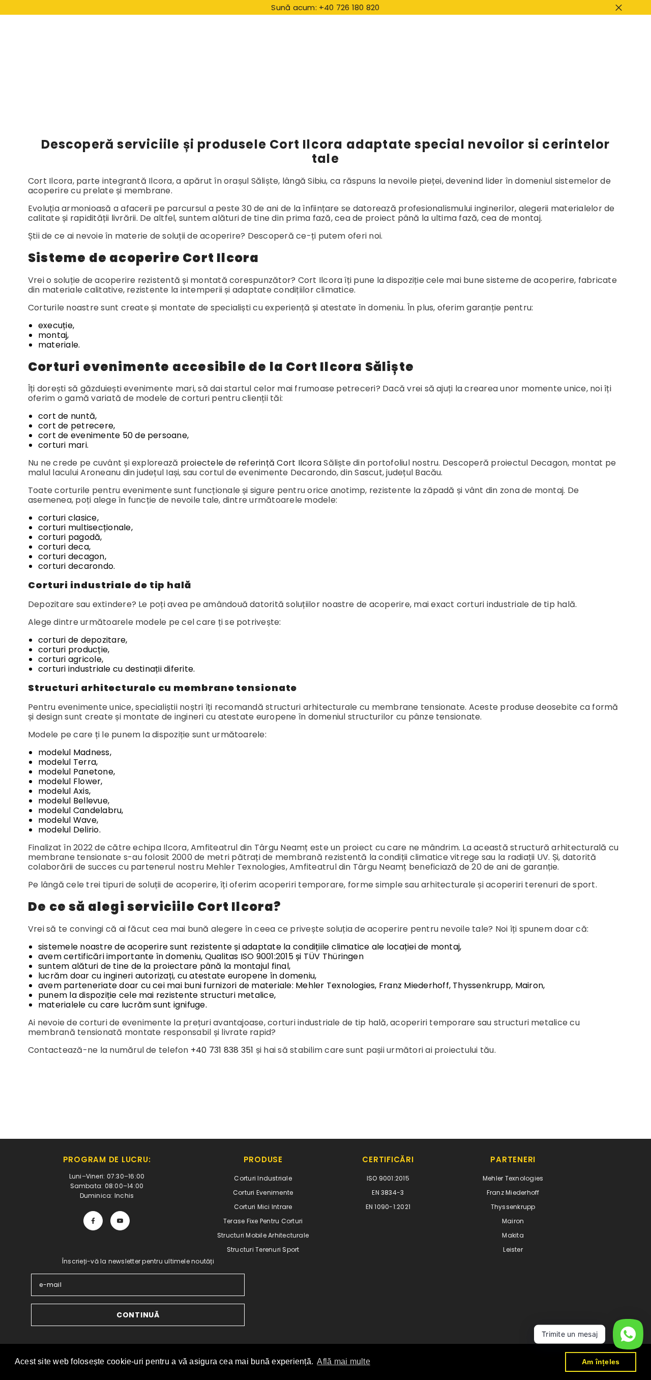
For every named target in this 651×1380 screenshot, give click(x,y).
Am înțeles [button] (600, 1362)
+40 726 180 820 (349, 7)
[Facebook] (93, 1220)
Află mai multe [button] (343, 1361)
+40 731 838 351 (222, 1050)
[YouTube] (120, 1220)
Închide (618, 7)
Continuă (138, 1315)
